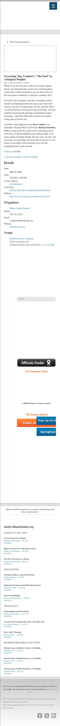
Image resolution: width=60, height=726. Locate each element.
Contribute (51, 699)
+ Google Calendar (12, 156)
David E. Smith (11, 588)
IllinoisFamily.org (17, 226)
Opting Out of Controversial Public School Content (22, 585)
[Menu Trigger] (53, 6)
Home (4, 699)
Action (23, 699)
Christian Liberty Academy (22, 238)
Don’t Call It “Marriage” (13, 632)
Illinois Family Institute (20, 208)
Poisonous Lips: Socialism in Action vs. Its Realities (22, 648)
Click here (8, 151)
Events (17, 699)
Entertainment (16, 183)
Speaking (30, 699)
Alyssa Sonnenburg (13, 541)
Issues (37, 699)
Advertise (12, 702)
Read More (8, 543)
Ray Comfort (27, 190)
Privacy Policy (22, 702)
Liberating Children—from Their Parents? (19, 575)
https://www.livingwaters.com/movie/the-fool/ (30, 196)
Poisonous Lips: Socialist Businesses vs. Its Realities (22, 658)
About (43, 699)
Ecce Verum (10, 635)
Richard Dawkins (42, 190)
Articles (10, 699)
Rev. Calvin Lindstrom (13, 598)
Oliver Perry (10, 650)
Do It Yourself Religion (12, 595)
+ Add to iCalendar (29, 156)
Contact (5, 702)
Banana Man (15, 190)
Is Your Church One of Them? (15, 538)
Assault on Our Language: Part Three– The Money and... (24, 622)
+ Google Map (47, 244)
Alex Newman (11, 577)
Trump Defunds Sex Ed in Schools (16, 611)
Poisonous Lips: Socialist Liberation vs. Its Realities (22, 669)
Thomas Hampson (12, 624)
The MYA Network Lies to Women (16, 559)
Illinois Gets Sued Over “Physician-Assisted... (20, 548)
